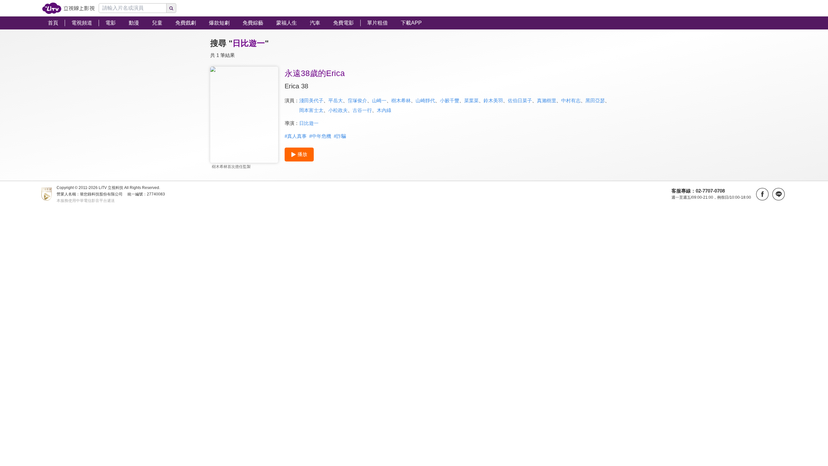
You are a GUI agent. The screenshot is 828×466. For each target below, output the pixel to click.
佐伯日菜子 (520, 100)
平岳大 (335, 100)
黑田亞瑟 (595, 100)
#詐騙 (340, 136)
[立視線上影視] (68, 8)
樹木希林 (401, 100)
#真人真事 (296, 136)
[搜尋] (171, 8)
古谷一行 (362, 110)
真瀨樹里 (546, 100)
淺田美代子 (311, 100)
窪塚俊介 (357, 100)
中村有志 (571, 100)
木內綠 (384, 110)
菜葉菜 (471, 100)
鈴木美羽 (493, 100)
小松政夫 (338, 110)
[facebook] (762, 194)
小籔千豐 (449, 100)
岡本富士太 (311, 110)
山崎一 (379, 100)
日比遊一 (309, 123)
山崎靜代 (425, 100)
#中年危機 (320, 136)
